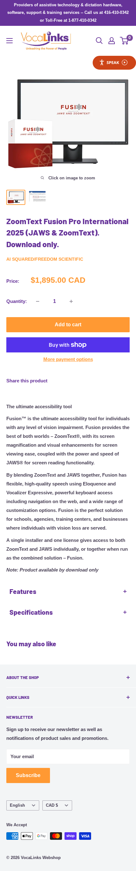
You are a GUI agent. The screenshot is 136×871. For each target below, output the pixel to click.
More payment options (68, 359)
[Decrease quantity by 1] (37, 301)
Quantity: (16, 301)
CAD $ (52, 805)
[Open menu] (9, 40)
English (17, 805)
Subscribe (28, 775)
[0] (124, 40)
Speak (113, 62)
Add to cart (68, 324)
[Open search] (99, 40)
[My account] (111, 40)
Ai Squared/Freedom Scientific (44, 259)
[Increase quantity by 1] (71, 301)
